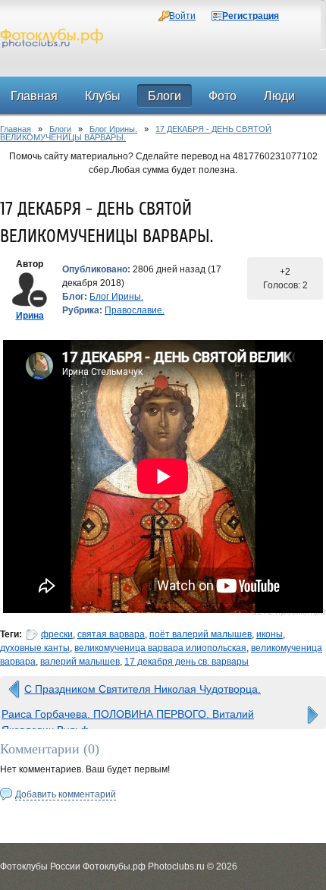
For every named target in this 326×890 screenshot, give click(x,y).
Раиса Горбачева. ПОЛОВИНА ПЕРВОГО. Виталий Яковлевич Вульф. (128, 718)
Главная (15, 129)
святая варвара (111, 634)
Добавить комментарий (65, 794)
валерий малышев (80, 661)
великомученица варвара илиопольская (160, 648)
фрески (57, 634)
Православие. (135, 310)
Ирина (30, 315)
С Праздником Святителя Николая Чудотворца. (142, 689)
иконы (269, 634)
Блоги (60, 129)
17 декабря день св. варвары (186, 661)
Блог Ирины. (113, 129)
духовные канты (35, 648)
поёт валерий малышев (200, 634)
